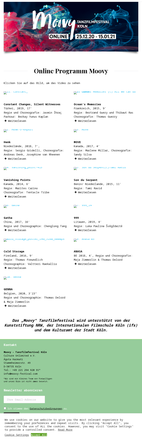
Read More (65, 429)
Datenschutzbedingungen (46, 408)
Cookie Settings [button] (17, 434)
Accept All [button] (39, 434)
